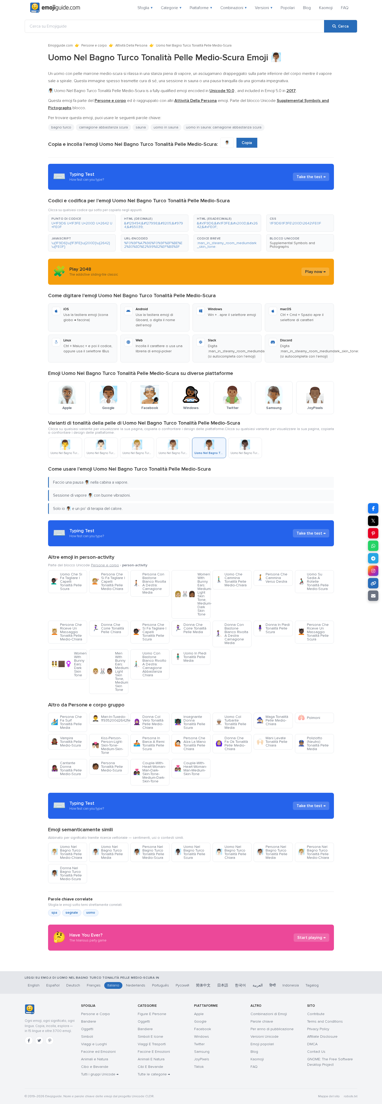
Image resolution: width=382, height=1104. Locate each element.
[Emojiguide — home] (55, 8)
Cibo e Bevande (94, 1066)
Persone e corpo (94, 45)
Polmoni (309, 717)
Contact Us (316, 1051)
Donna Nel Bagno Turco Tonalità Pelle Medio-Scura (66, 873)
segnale (71, 913)
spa (54, 913)
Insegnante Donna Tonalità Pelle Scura (189, 722)
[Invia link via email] (373, 595)
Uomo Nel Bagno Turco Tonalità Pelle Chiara (230, 852)
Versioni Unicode (265, 1036)
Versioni (263, 7)
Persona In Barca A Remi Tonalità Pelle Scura (148, 743)
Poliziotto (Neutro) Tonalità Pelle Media (313, 743)
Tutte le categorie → (154, 1074)
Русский (182, 985)
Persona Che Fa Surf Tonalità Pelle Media (66, 722)
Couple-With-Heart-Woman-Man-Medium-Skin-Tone (190, 768)
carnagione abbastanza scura (103, 127)
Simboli (87, 1036)
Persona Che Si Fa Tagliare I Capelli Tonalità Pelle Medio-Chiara (108, 581)
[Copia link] (373, 583)
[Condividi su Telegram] (373, 558)
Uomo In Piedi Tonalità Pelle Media (190, 657)
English (33, 985)
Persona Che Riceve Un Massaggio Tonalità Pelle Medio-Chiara (66, 631)
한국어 (240, 985)
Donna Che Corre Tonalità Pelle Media (190, 628)
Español (53, 985)
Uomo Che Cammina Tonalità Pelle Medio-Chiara (231, 579)
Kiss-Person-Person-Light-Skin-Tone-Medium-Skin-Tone (107, 745)
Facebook (202, 1029)
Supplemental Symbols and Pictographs (292, 245)
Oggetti (87, 1029)
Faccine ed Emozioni (98, 1051)
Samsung (201, 1051)
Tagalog (312, 985)
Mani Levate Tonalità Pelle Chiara (271, 742)
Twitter (199, 1044)
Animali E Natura (151, 1059)
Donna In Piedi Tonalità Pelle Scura (273, 628)
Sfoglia (145, 7)
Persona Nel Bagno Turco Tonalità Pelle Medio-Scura (148, 852)
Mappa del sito (329, 1096)
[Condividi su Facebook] (373, 508)
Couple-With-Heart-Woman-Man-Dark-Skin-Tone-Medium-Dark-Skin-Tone (149, 772)
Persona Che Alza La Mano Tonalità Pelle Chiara (190, 743)
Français (94, 985)
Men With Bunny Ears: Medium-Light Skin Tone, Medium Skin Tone (110, 671)
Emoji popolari (262, 1044)
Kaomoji (326, 7)
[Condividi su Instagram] (373, 571)
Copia (247, 142)
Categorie (171, 7)
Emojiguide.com (60, 45)
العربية (258, 985)
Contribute (316, 1014)
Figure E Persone (152, 1014)
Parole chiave (262, 1021)
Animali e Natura (94, 1059)
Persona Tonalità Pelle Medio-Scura (107, 766)
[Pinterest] (49, 1040)
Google (200, 1021)
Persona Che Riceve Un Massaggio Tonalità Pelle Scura (313, 631)
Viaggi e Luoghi (94, 1044)
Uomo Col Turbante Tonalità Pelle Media (230, 722)
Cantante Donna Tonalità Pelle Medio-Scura (66, 768)
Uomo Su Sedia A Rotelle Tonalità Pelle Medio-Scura (313, 581)
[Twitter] (39, 1040)
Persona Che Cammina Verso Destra (271, 578)
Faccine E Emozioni (154, 1051)
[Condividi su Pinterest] (373, 533)
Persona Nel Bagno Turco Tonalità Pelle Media (271, 852)
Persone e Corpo (95, 1014)
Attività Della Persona (131, 45)
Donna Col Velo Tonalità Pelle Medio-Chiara (148, 722)
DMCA (312, 1044)
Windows (201, 1036)
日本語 (222, 985)
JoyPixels (201, 1059)
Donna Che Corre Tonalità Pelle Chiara (108, 628)
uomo (90, 913)
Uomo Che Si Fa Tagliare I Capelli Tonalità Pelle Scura (66, 581)
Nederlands (135, 985)
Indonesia (290, 985)
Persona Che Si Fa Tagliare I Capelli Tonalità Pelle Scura (149, 631)
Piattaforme (201, 7)
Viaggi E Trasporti (152, 1044)
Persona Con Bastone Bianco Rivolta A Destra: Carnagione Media (149, 583)
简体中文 (203, 985)
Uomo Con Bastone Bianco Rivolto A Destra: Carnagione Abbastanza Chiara (149, 664)
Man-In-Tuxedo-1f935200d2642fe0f (110, 719)
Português (160, 985)
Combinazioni (233, 7)
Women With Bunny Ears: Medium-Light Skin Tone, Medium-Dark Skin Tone (192, 594)
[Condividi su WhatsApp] (373, 546)
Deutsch (73, 985)
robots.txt (350, 1096)
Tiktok (199, 1066)
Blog (307, 7)
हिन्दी (272, 985)
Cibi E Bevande (150, 1066)
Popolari (288, 7)
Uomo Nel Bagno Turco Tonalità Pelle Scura (189, 852)
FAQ (344, 7)
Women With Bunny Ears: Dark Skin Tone (69, 664)
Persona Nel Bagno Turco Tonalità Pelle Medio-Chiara (313, 852)
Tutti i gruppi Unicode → (99, 1074)
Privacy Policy (318, 1029)
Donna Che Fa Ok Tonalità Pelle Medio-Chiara (231, 743)
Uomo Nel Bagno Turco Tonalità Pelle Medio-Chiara (66, 852)
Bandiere (88, 1021)
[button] (82, 223)
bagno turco (61, 127)
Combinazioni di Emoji (269, 1014)
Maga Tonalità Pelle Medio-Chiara (272, 720)
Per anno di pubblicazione (272, 1029)
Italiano (113, 985)
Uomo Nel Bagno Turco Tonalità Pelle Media (107, 852)
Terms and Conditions (325, 1021)
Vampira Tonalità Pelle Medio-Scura (66, 742)
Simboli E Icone (150, 1036)
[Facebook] (29, 1040)
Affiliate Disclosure (322, 1036)
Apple (199, 1014)
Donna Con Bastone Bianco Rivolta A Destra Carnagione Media (231, 633)
